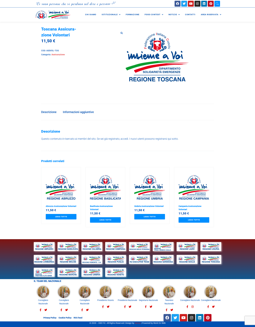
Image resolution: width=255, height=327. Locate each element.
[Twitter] (45, 310)
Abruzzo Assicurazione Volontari (61, 206)
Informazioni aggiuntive (78, 112)
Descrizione (49, 112)
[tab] (50, 112)
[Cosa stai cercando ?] (217, 4)
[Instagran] (192, 307)
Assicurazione (58, 54)
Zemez (138, 323)
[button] (121, 33)
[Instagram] (197, 4)
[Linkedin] (204, 4)
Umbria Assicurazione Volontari (149, 206)
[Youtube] (191, 4)
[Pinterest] (211, 4)
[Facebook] (177, 4)
